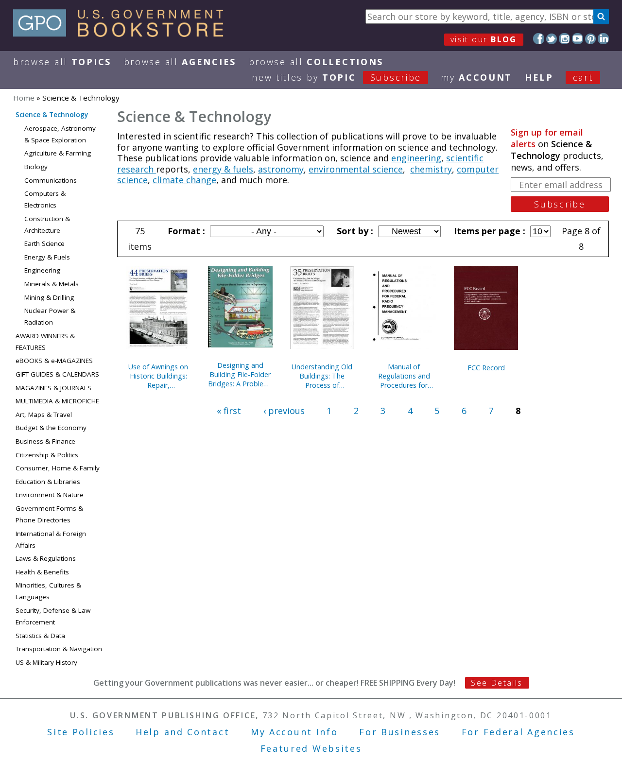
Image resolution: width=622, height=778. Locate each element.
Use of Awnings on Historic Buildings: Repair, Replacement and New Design (158, 376)
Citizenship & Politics (47, 454)
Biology (36, 166)
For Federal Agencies (518, 732)
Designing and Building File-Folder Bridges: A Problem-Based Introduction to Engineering (240, 374)
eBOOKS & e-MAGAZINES (54, 360)
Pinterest (590, 38)
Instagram (564, 38)
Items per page (488, 231)
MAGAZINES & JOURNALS (53, 387)
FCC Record (486, 367)
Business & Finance (45, 441)
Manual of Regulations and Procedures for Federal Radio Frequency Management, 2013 (404, 376)
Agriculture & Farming (57, 153)
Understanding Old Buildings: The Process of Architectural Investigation (322, 376)
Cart (583, 77)
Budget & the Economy (51, 427)
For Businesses (399, 732)
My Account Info (294, 732)
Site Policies (80, 732)
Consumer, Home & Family (58, 468)
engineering (416, 158)
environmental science (356, 169)
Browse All (62, 62)
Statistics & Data (40, 635)
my (476, 77)
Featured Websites (311, 748)
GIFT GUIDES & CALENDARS (57, 374)
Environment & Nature (50, 494)
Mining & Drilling (49, 297)
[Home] (122, 33)
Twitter (551, 38)
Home (24, 98)
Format (185, 231)
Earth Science (44, 243)
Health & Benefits (42, 572)
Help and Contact (182, 732)
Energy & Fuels (47, 257)
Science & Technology (52, 114)
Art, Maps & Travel (44, 414)
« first (229, 410)
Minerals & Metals (51, 283)
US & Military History (46, 662)
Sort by (354, 231)
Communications (50, 180)
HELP (539, 77)
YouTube (577, 38)
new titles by (336, 77)
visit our (483, 39)
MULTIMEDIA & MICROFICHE (57, 401)
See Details (496, 682)
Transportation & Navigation (59, 648)
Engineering (42, 270)
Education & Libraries (48, 481)
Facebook (538, 38)
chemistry (431, 169)
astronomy (281, 169)
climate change (184, 180)
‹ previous (284, 410)
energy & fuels (223, 169)
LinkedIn (603, 38)
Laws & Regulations (46, 558)
